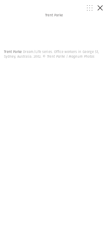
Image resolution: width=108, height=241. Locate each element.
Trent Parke (54, 15)
